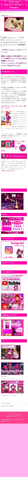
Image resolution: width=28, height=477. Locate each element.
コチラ (14, 395)
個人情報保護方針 (18, 414)
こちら (11, 50)
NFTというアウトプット (8, 170)
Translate (11, 406)
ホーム (3, 413)
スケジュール (19, 413)
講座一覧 (13, 413)
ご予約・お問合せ (10, 414)
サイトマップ (19, 416)
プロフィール (8, 413)
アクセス (24, 413)
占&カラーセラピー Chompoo (14, 6)
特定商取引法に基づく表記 (11, 416)
